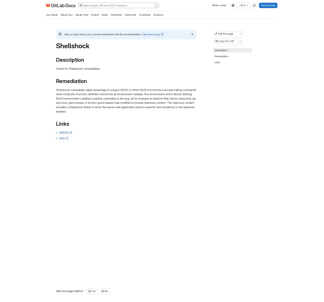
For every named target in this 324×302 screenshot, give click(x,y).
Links (217, 62)
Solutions (158, 14)
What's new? (219, 5)
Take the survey (151, 34)
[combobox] (233, 5)
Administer (116, 14)
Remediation (221, 56)
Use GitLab (52, 14)
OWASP (64, 132)
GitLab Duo (67, 14)
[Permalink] (86, 60)
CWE (62, 138)
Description (221, 50)
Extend (95, 14)
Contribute (145, 14)
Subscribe (130, 14)
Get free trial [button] (268, 5)
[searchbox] (118, 5)
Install (105, 14)
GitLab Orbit (81, 14)
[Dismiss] (192, 34)
